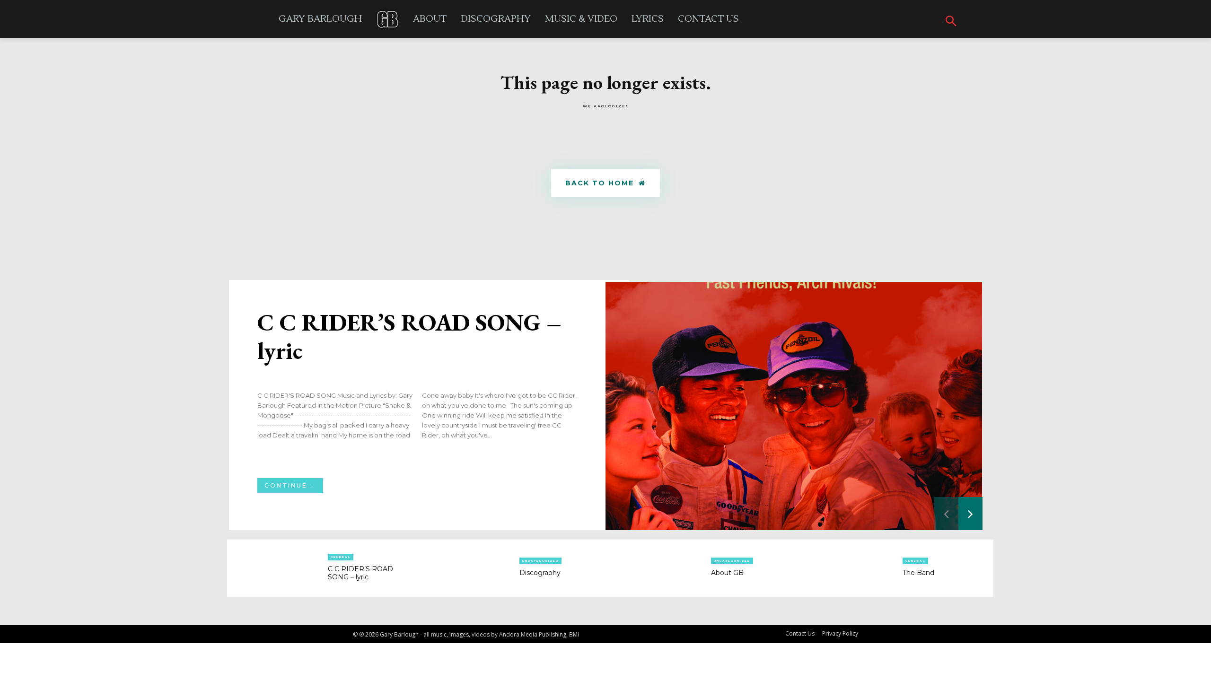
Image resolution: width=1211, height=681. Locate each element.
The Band (918, 572)
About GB (727, 572)
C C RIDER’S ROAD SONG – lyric (409, 336)
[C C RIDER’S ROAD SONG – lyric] (794, 406)
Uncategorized (540, 561)
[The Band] (850, 568)
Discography (540, 572)
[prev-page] (946, 513)
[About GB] (658, 568)
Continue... (290, 485)
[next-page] (970, 513)
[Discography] (467, 568)
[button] (951, 21)
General (341, 557)
